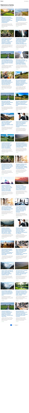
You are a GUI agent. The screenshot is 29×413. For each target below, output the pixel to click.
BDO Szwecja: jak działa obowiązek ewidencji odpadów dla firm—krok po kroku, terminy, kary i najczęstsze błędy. (7, 103)
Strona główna (26, 1)
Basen (2, 1)
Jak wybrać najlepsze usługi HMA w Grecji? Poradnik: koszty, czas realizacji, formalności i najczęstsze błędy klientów (7, 123)
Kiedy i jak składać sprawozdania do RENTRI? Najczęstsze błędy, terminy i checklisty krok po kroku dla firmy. (21, 19)
